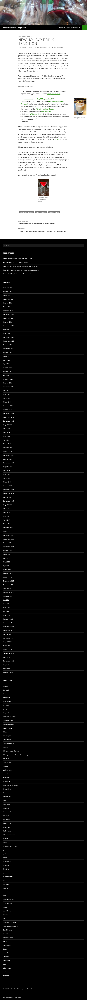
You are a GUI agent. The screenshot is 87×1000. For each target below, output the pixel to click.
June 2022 (6, 360)
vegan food (6, 953)
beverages (6, 698)
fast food (6, 777)
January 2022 (7, 368)
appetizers (6, 686)
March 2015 (7, 615)
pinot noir (6, 865)
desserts (6, 774)
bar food (6, 690)
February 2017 (8, 528)
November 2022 (8, 341)
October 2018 (7, 459)
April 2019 (6, 440)
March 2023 (7, 333)
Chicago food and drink (11, 751)
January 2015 (7, 623)
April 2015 (6, 611)
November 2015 (8, 585)
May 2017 (6, 516)
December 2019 (8, 413)
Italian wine (7, 827)
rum (4, 896)
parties (5, 854)
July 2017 (6, 508)
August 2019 (7, 425)
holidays (29, 36)
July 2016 (6, 554)
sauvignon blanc (8, 899)
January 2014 (7, 649)
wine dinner (7, 968)
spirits (5, 941)
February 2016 (8, 573)
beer (4, 694)
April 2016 (6, 566)
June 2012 (6, 657)
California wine (8, 720)
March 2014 (7, 646)
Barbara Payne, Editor (42, 47)
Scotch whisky (8, 903)
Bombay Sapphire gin (26, 212)
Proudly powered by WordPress (12, 997)
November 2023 (8, 318)
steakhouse (7, 945)
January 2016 (7, 577)
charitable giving (8, 743)
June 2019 (6, 432)
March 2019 (7, 444)
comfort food (7, 762)
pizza (4, 873)
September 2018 (8, 463)
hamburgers (7, 804)
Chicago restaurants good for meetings (16, 755)
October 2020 (7, 383)
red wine (6, 884)
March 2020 (7, 402)
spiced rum (28, 99)
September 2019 (8, 421)
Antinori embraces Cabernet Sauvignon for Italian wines (36, 222)
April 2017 (6, 520)
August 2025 (7, 291)
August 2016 (7, 550)
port (4, 880)
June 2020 (6, 390)
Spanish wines (7, 930)
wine (4, 964)
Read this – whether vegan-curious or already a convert (21, 270)
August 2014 (7, 642)
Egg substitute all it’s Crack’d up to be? (15, 262)
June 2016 (6, 558)
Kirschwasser (46, 111)
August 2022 (7, 352)
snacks (5, 915)
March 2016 (7, 569)
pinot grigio (7, 861)
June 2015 (6, 604)
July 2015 (6, 600)
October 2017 (7, 497)
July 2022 (6, 356)
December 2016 (8, 535)
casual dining (7, 728)
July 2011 (6, 665)
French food (7, 789)
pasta (5, 857)
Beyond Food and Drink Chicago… (70, 27)
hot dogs (6, 816)
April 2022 (6, 364)
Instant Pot (6, 819)
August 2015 (7, 596)
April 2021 (6, 375)
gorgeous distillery (54, 94)
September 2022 (8, 349)
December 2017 (8, 489)
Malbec (5, 838)
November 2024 (8, 299)
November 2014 (8, 630)
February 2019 (8, 448)
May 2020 (6, 394)
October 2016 (7, 543)
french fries (7, 793)
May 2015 (6, 607)
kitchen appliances (9, 835)
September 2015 (8, 592)
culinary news (7, 770)
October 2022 (7, 345)
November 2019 (8, 417)
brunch (5, 709)
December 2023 (8, 314)
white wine (6, 960)
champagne (7, 736)
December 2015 (8, 581)
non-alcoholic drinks (10, 846)
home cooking (7, 812)
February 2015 (8, 619)
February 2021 (8, 379)
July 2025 (6, 295)
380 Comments (58, 47)
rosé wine (6, 892)
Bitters (57, 139)
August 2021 (7, 371)
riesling (5, 888)
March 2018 (7, 482)
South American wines (10, 926)
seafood (5, 907)
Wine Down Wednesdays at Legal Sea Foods (17, 258)
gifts (4, 800)
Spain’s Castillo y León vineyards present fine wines (19, 274)
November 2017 (8, 493)
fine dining (6, 781)
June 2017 (6, 512)
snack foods (7, 911)
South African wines (9, 922)
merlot (5, 842)
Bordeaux (6, 705)
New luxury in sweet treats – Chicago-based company (20, 266)
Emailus (30, 989)
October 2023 (7, 322)
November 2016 (8, 539)
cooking (5, 766)
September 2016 (8, 547)
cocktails (21, 36)
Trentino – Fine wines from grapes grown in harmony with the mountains (42, 230)
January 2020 (7, 409)
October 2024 (7, 303)
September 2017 (8, 501)
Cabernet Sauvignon (9, 717)
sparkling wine (8, 937)
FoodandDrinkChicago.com (14, 27)
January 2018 (7, 486)
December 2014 (8, 627)
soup (4, 918)
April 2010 (6, 668)
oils (4, 850)
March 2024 (7, 307)
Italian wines (7, 831)
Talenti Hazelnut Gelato (45, 109)
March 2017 (7, 524)
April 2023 (6, 329)
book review (7, 701)
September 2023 (8, 326)
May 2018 (6, 474)
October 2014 (7, 634)
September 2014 (8, 638)
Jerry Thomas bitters (34, 114)
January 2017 (7, 531)
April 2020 (6, 398)
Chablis (5, 732)
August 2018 (7, 467)
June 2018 (6, 470)
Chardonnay (7, 739)
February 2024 (8, 310)
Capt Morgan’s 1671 (44, 99)
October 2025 (7, 288)
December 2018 (8, 455)
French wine (7, 797)
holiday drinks (54, 212)
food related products (10, 785)
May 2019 (6, 436)
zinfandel (6, 972)
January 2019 (7, 451)
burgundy (6, 713)
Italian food (7, 823)
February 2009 (8, 672)
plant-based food (8, 876)
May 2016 (6, 562)
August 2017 (7, 505)
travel (5, 949)
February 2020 (8, 406)
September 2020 (8, 387)
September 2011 (8, 661)
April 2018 (6, 478)
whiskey (5, 956)
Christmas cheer (41, 212)
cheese (5, 747)
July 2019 (6, 428)
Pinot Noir (6, 869)
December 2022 (8, 337)
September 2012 (8, 653)
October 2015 (7, 588)
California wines (8, 724)
